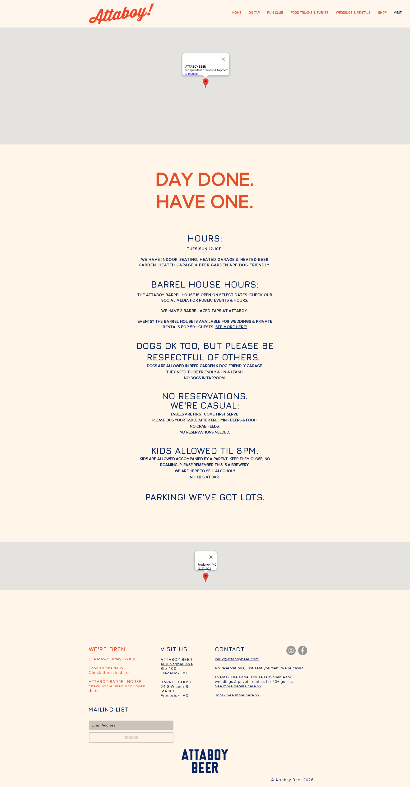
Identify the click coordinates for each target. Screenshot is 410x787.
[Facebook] (302, 650)
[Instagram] (291, 650)
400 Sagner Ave (177, 664)
